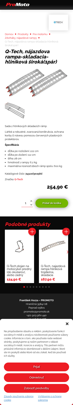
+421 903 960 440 (36, 315)
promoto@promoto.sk (36, 311)
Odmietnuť (36, 377)
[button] (67, 324)
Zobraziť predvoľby (36, 388)
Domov (9, 34)
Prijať (36, 367)
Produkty (23, 34)
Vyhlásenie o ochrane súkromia (50, 398)
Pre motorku (40, 34)
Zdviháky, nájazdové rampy (21, 37)
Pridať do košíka (51, 203)
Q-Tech (18, 179)
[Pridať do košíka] (32, 232)
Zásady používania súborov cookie (18, 398)
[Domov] (17, 6)
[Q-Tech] (58, 22)
